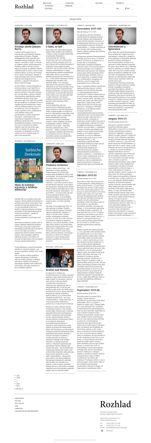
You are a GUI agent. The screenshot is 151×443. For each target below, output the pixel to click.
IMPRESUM (19, 408)
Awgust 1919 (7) (117, 118)
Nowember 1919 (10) (89, 28)
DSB (128, 8)
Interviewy (49, 6)
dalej (18, 384)
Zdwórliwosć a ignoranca (117, 48)
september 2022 (29, 141)
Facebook (109, 430)
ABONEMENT (19, 398)
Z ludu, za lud (54, 46)
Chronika (48, 8)
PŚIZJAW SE (120, 3)
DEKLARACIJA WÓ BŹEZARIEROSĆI (26, 411)
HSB (117, 8)
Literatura (69, 3)
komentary (19, 25)
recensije (18, 141)
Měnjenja (68, 6)
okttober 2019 (122, 115)
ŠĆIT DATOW (19, 403)
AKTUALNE (99, 3)
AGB (16, 406)
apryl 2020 (59, 247)
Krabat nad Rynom (57, 269)
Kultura (48, 3)
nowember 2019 (92, 287)
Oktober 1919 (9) (87, 175)
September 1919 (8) (88, 290)
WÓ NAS (18, 401)
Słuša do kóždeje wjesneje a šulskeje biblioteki (26, 187)
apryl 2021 (60, 144)
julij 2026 (28, 25)
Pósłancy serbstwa (57, 165)
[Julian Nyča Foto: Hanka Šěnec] (29, 36)
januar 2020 (90, 25)
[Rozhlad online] (24, 5)
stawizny (80, 25)
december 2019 (91, 172)
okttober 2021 (61, 25)
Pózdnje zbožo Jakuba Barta (28, 48)
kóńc (18, 386)
